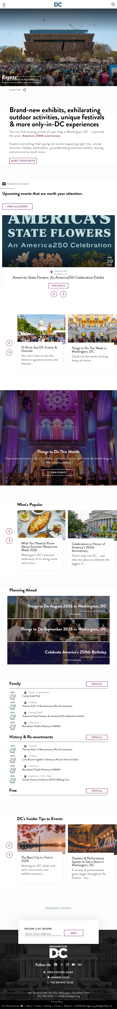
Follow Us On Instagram (66, 964)
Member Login (60, 977)
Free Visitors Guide (60, 972)
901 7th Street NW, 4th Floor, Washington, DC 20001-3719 (58, 993)
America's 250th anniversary (41, 136)
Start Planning (72, 660)
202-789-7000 (45, 996)
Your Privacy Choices (10, 1006)
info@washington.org (69, 996)
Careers (38, 1006)
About (29, 1006)
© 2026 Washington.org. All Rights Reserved (93, 1006)
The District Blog (62, 982)
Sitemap (47, 1006)
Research (68, 1006)
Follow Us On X (60, 964)
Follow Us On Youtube (72, 964)
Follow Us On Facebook (54, 964)
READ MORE (75, 614)
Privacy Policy (57, 1001)
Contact (57, 1006)
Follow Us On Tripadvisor (78, 965)
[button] (21, 79)
